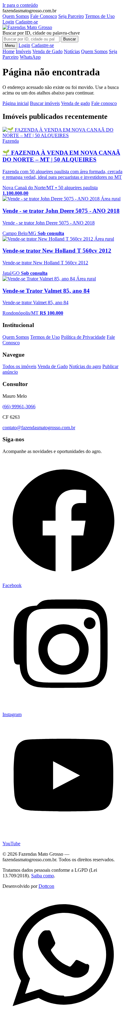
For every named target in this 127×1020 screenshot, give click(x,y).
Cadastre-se (26, 21)
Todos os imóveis (19, 366)
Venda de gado (75, 103)
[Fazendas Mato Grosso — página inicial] (27, 27)
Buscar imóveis (45, 103)
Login (8, 21)
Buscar (69, 39)
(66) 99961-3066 (18, 406)
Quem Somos (15, 16)
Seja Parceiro (71, 16)
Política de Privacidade (83, 337)
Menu (10, 45)
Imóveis (23, 51)
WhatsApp (30, 57)
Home (8, 51)
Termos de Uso (100, 16)
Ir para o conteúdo (20, 5)
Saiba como (42, 875)
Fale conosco (104, 103)
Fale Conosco (43, 16)
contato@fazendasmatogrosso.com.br (38, 427)
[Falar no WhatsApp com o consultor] (63, 1014)
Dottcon (46, 886)
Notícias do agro (85, 366)
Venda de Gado (47, 51)
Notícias (72, 51)
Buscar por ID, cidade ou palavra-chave (41, 33)
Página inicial (15, 103)
